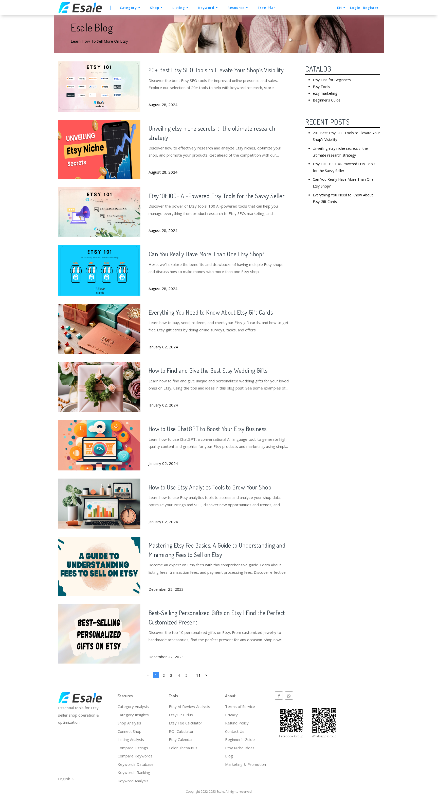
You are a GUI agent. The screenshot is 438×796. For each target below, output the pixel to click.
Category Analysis (133, 706)
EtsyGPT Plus (181, 714)
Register (371, 7)
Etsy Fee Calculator (185, 722)
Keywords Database (136, 764)
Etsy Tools (321, 86)
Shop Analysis (129, 722)
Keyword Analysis (133, 780)
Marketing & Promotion (245, 764)
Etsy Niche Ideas (239, 747)
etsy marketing (325, 93)
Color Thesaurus (183, 747)
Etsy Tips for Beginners (332, 79)
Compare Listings (133, 747)
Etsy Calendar (181, 739)
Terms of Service (240, 706)
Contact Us (234, 731)
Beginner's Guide (326, 100)
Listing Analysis (131, 739)
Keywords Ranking (134, 772)
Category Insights (133, 714)
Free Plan (267, 7)
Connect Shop (129, 731)
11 (198, 675)
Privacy (231, 714)
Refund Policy (237, 722)
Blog (229, 755)
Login (355, 7)
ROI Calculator (181, 731)
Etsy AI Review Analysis (189, 706)
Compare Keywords (135, 755)
